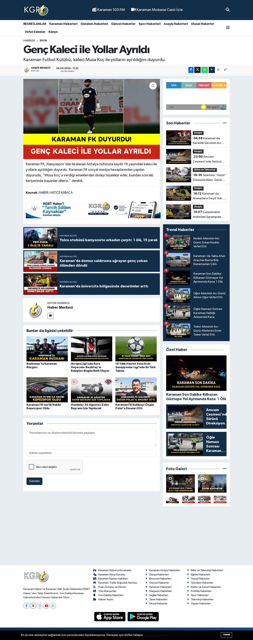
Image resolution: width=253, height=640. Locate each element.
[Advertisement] (126, 537)
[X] (33, 606)
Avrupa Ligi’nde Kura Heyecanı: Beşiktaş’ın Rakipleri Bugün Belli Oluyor (90, 367)
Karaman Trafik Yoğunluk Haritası (117, 582)
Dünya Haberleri (159, 574)
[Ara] (228, 10)
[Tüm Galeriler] (225, 468)
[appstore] (110, 616)
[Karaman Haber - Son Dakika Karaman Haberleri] (36, 10)
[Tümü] (225, 123)
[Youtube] (46, 606)
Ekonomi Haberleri (160, 578)
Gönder (34, 481)
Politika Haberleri (201, 591)
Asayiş (198, 133)
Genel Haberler (200, 578)
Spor (43, 40)
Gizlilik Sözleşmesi (157, 635)
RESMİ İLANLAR (34, 23)
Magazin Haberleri (160, 591)
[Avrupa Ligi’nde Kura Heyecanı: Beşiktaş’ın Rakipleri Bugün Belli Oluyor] (91, 348)
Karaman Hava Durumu (111, 574)
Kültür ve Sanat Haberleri (206, 587)
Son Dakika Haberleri (110, 595)
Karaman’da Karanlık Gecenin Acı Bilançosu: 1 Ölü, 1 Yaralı (209, 141)
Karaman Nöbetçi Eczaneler (115, 570)
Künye (53, 31)
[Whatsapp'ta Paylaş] (204, 70)
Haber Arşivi (105, 599)
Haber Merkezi (60, 307)
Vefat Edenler (35, 31)
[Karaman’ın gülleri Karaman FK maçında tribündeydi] (188, 499)
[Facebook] (26, 606)
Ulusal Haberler (202, 23)
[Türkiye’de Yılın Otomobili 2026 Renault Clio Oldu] (172, 499)
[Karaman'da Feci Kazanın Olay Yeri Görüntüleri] (220, 499)
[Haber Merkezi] (35, 310)
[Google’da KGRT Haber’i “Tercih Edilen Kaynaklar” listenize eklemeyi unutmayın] (93, 210)
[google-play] (143, 616)
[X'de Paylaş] (197, 70)
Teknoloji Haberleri (202, 599)
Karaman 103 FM (110, 10)
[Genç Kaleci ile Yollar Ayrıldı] (91, 119)
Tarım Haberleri (158, 599)
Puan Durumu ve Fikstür (112, 587)
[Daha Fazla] (212, 70)
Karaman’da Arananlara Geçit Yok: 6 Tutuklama (209, 196)
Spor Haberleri (150, 23)
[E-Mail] (50, 316)
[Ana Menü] (228, 28)
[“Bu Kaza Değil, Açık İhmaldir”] (204, 499)
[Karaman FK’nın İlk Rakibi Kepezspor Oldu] (47, 389)
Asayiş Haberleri (176, 23)
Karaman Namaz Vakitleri (113, 578)
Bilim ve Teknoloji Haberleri (207, 570)
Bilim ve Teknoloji (204, 170)
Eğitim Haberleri (200, 574)
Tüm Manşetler (107, 591)
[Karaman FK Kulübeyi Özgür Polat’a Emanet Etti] (136, 389)
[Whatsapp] (53, 606)
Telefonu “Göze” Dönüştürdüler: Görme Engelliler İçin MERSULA (209, 177)
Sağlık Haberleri (158, 595)
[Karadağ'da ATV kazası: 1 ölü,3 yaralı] (180, 483)
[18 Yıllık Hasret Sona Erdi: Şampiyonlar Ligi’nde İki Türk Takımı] (136, 348)
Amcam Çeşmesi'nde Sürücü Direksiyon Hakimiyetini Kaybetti (209, 159)
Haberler (29, 40)
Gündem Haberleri (94, 23)
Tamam (226, 635)
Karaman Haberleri (63, 23)
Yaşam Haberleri (201, 603)
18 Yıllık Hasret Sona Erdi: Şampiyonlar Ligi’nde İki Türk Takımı (135, 367)
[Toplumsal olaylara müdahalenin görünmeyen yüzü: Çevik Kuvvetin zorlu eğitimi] (212, 483)
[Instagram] (40, 606)
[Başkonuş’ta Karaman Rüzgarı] (47, 348)
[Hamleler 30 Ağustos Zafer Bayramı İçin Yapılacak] (91, 389)
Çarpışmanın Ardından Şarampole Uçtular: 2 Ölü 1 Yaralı (207, 214)
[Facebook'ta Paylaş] (191, 70)
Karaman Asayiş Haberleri (164, 570)
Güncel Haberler (123, 23)
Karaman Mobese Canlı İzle (159, 10)
